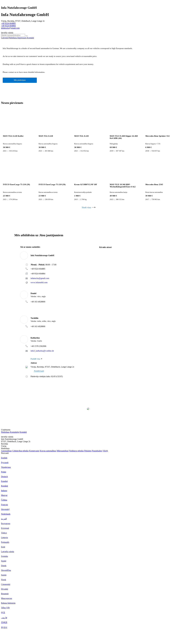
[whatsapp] (36, 305)
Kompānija (14, 432)
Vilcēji (105, 451)
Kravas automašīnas (48, 451)
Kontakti (23, 432)
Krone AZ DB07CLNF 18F (85, 184)
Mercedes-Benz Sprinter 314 (157, 136)
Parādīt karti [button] (39, 371)
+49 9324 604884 (8, 26)
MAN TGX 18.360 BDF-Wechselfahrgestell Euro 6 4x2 (123, 185)
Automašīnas (6, 451)
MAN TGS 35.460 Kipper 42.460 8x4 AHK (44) (124, 137)
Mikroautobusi (63, 451)
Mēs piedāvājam (20, 80)
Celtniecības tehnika (20, 451)
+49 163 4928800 (38, 302)
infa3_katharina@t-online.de (42, 351)
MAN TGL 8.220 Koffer (13, 136)
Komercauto (34, 451)
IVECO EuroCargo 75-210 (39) (16, 184)
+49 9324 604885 (8, 23)
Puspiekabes (97, 451)
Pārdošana (5, 432)
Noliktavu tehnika (76, 451)
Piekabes (87, 451)
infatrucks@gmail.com (10, 28)
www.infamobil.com (39, 282)
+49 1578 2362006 (38, 346)
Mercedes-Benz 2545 (154, 184)
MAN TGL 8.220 (46, 136)
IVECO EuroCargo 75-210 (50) (52, 184)
